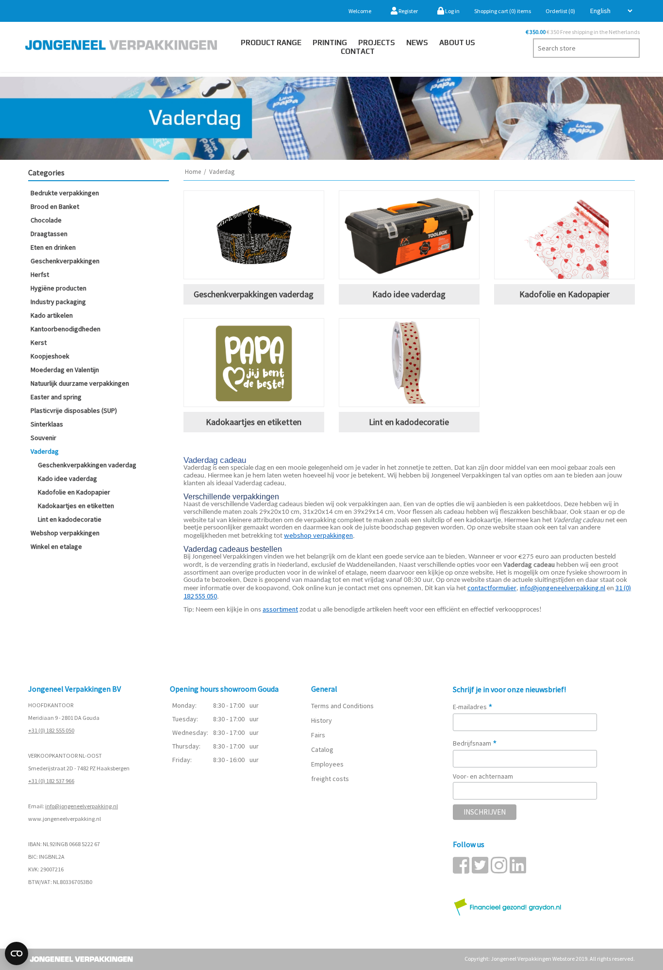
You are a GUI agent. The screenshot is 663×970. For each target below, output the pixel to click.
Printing (330, 42)
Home (193, 172)
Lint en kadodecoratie (69, 519)
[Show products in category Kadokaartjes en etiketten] (253, 362)
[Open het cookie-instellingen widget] (16, 953)
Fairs (318, 735)
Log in (452, 11)
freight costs (330, 778)
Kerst (39, 342)
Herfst (40, 274)
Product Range (271, 42)
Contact (358, 51)
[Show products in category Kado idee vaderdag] (409, 234)
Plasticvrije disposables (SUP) (74, 410)
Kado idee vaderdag (67, 478)
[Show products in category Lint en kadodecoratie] (409, 362)
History (321, 720)
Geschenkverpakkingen (65, 260)
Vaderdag (45, 451)
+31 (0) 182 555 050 (51, 730)
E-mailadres (473, 706)
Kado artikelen (52, 315)
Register (408, 11)
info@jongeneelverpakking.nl (81, 806)
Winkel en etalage (56, 546)
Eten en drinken (53, 247)
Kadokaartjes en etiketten (76, 505)
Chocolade (46, 220)
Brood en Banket (55, 206)
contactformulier (491, 587)
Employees (327, 764)
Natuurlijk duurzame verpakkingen (80, 383)
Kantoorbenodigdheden (65, 328)
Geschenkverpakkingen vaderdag (87, 464)
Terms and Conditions (342, 705)
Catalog (322, 749)
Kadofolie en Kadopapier (74, 492)
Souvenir (43, 437)
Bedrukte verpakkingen (65, 192)
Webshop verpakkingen (65, 532)
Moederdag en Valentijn (65, 369)
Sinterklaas (47, 424)
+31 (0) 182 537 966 (51, 780)
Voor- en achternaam (483, 776)
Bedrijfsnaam (475, 743)
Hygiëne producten (58, 288)
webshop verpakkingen (318, 535)
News (417, 42)
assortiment (280, 609)
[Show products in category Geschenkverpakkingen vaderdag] (253, 234)
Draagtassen (49, 233)
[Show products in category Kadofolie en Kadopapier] (564, 234)
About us (457, 42)
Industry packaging (58, 301)
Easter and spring (56, 396)
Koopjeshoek (50, 356)
